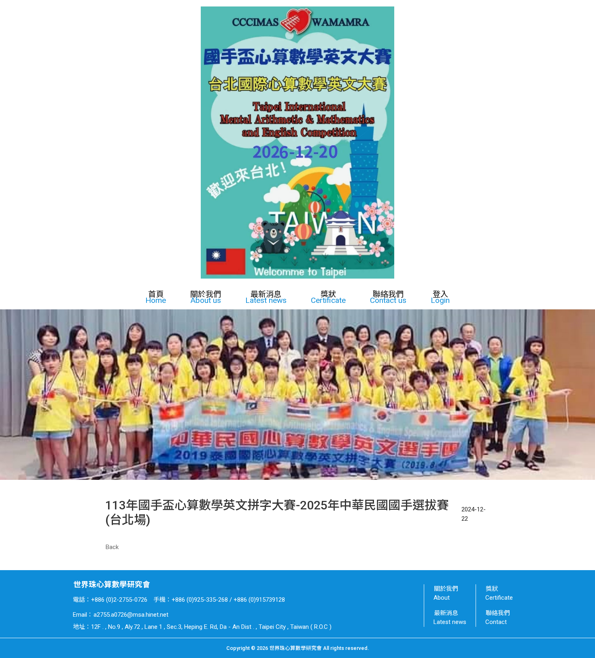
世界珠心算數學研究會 (111, 584)
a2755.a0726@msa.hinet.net (131, 614)
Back (112, 547)
